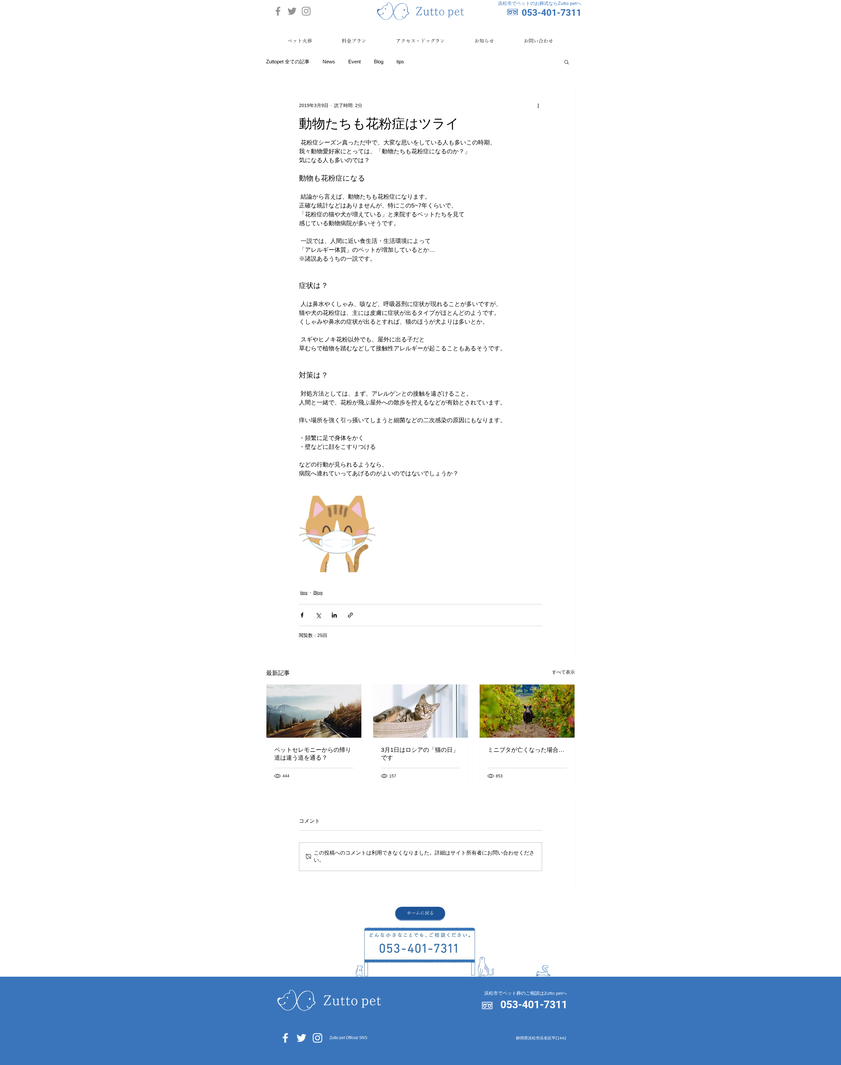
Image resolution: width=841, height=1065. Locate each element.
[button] (566, 61)
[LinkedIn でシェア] (334, 615)
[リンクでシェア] (350, 615)
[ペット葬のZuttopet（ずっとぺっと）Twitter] (301, 1038)
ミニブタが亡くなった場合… (526, 750)
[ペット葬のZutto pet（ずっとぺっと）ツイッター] (292, 11)
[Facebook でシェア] (302, 615)
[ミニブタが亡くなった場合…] (527, 711)
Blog (378, 61)
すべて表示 (563, 672)
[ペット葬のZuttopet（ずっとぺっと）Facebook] (285, 1038)
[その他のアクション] (538, 105)
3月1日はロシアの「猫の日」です (420, 754)
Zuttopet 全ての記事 (287, 61)
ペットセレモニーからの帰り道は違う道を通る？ (312, 754)
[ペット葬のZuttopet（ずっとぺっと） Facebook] (278, 11)
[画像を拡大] (337, 534)
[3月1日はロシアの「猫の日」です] (420, 711)
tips (400, 61)
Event (354, 61)
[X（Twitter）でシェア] (318, 615)
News (329, 61)
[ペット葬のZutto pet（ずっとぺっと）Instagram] (317, 1038)
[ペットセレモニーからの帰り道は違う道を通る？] (313, 711)
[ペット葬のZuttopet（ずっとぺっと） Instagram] (306, 11)
